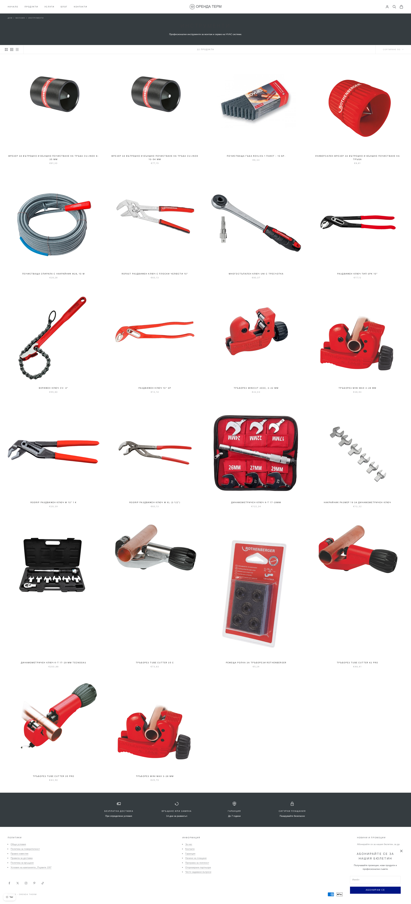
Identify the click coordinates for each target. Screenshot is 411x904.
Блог (64, 6)
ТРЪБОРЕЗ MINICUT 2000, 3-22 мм (256, 388)
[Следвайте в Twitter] (17, 883)
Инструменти (36, 18)
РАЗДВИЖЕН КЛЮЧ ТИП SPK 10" (357, 274)
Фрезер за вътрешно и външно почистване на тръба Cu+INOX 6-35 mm (53, 157)
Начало (13, 6)
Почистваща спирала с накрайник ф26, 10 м (53, 274)
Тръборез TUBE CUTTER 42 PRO (357, 662)
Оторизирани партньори (198, 867)
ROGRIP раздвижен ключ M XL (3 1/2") (154, 502)
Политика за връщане (22, 862)
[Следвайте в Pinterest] (34, 883)
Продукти (31, 6)
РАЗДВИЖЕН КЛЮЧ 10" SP (155, 388)
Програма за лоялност (197, 862)
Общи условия (18, 844)
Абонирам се (375, 890)
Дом (10, 18)
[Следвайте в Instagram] (26, 883)
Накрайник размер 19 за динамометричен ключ (357, 502)
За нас (188, 844)
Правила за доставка (22, 858)
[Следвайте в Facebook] (9, 883)
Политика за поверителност (25, 848)
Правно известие (19, 853)
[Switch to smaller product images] (11, 49)
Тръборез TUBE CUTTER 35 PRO (53, 776)
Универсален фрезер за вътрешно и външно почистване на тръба (357, 157)
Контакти (80, 6)
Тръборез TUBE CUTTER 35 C (155, 662)
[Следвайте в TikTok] (42, 883)
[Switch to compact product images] (17, 49)
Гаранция (190, 853)
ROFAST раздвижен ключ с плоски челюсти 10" (155, 274)
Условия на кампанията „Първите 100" (31, 867)
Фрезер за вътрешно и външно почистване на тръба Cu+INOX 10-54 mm (154, 157)
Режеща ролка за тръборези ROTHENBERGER (256, 662)
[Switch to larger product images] (6, 49)
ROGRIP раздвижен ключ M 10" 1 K (54, 502)
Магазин (20, 18)
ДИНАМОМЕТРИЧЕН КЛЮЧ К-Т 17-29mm (256, 502)
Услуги (49, 6)
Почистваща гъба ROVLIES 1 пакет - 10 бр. (256, 156)
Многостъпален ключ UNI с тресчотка (256, 274)
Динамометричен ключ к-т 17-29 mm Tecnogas (53, 662)
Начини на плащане (196, 858)
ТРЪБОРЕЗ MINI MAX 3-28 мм (357, 388)
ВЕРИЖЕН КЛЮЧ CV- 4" (53, 388)
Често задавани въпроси (198, 871)
